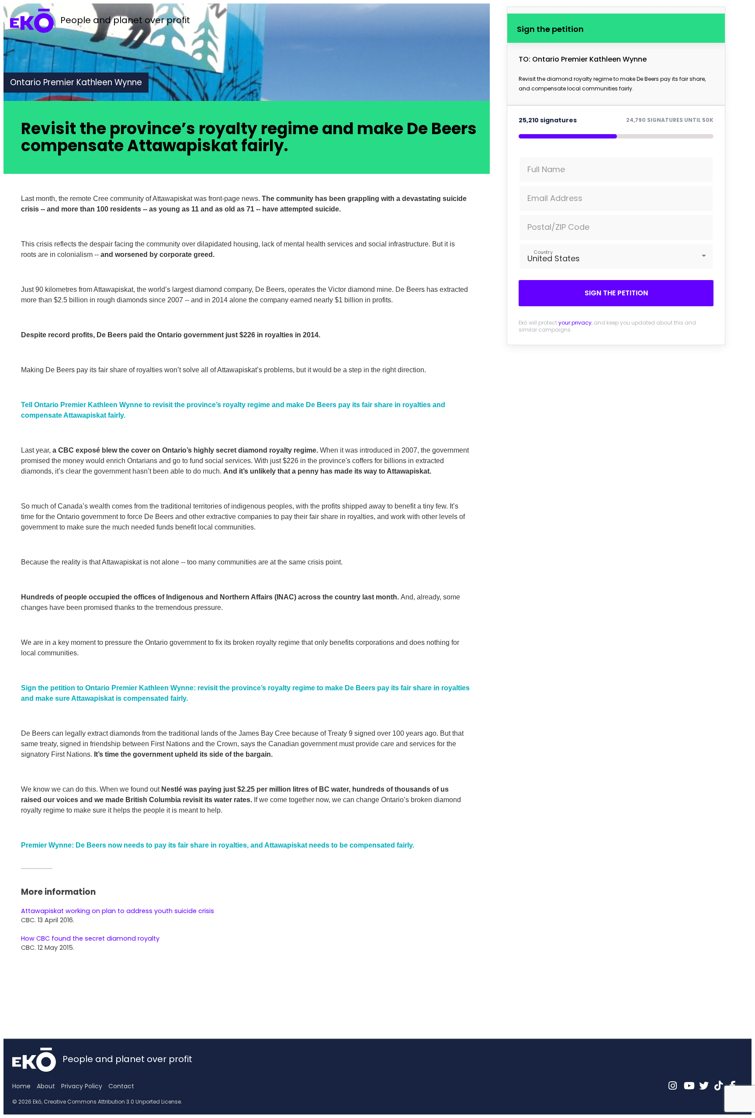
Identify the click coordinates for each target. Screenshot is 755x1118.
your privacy (575, 322)
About (46, 1086)
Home (21, 1086)
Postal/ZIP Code (558, 227)
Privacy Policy (81, 1086)
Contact (121, 1086)
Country (542, 252)
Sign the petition (616, 293)
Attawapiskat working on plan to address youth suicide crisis (117, 911)
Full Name (546, 169)
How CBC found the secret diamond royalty (90, 938)
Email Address (554, 198)
